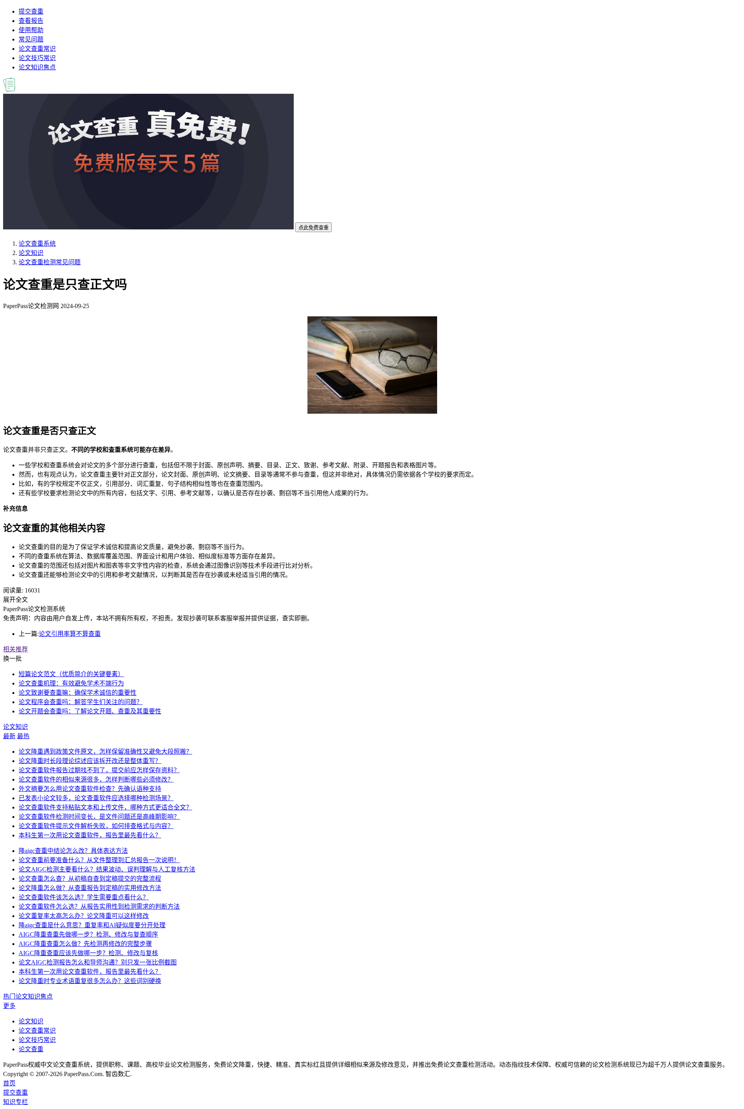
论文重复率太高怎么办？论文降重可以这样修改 (84, 916)
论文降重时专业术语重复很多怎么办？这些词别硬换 (90, 981)
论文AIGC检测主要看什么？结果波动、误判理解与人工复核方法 (107, 869)
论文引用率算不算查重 (70, 633)
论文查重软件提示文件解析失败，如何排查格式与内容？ (96, 826)
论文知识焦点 (37, 67)
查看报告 (31, 20)
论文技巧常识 (37, 58)
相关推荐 (15, 649)
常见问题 (31, 39)
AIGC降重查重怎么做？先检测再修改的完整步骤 (85, 943)
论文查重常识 (37, 48)
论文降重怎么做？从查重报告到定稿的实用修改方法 (90, 888)
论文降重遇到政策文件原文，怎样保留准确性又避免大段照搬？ (105, 751)
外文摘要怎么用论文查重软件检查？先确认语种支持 (90, 788)
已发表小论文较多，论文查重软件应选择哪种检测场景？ (96, 798)
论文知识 (31, 253)
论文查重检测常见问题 (50, 262)
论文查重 (31, 1049)
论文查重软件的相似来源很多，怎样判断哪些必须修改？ (96, 779)
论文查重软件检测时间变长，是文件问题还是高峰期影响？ (99, 816)
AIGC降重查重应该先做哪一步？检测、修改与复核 (88, 953)
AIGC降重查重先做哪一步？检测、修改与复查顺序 (88, 934)
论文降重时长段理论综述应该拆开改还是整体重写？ (90, 761)
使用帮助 (31, 30)
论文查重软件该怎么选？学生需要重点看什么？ (84, 897)
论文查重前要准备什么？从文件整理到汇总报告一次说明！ (99, 860)
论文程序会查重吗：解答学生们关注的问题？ (81, 702)
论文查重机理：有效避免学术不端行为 (71, 683)
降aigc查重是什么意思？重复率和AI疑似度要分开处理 (92, 925)
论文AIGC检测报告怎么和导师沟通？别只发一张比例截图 (98, 962)
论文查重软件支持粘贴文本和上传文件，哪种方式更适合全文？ (105, 807)
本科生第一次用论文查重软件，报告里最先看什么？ (90, 835)
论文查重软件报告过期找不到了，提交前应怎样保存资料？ (99, 770)
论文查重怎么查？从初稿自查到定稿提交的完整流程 (90, 878)
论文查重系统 (37, 243)
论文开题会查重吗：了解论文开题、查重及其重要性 (90, 711)
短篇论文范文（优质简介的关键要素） (71, 674)
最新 (9, 736)
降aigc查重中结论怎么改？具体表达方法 (73, 850)
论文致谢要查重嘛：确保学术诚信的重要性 (77, 692)
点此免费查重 (313, 228)
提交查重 (31, 11)
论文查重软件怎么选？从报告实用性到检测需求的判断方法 (99, 906)
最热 (23, 736)
